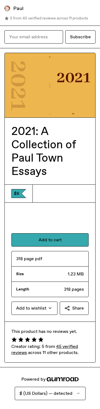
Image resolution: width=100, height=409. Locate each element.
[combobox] (34, 308)
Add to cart (50, 239)
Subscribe (80, 36)
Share (78, 308)
